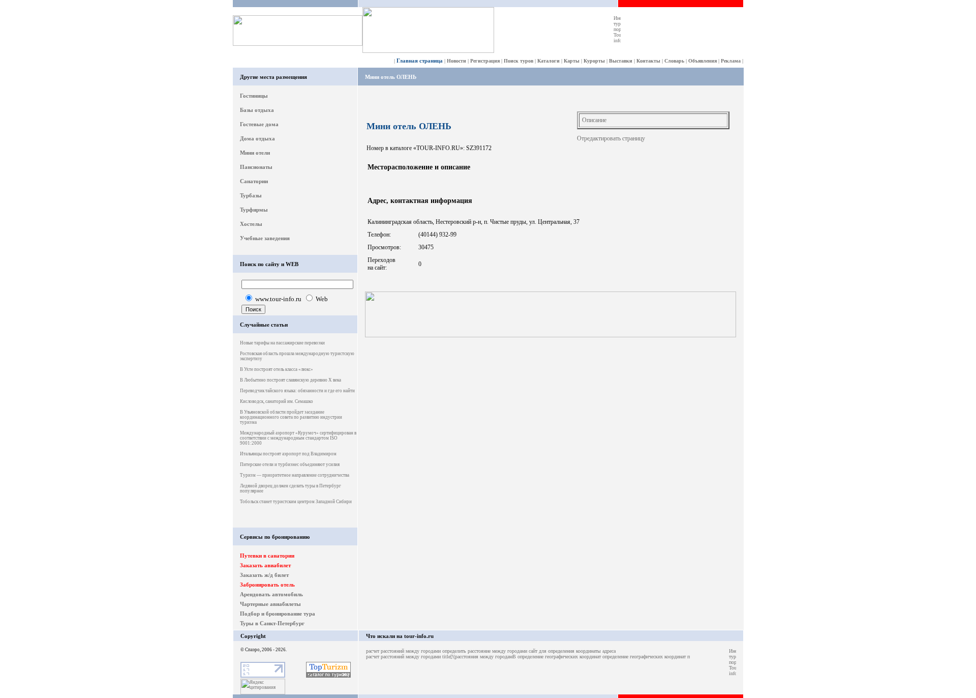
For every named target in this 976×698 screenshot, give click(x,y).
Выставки (620, 61)
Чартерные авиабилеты (270, 604)
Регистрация (485, 61)
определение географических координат (559, 656)
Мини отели (255, 153)
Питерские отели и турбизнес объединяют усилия (290, 464)
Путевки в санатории (267, 555)
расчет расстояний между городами (403, 651)
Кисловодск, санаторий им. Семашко (276, 401)
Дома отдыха (257, 138)
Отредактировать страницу (611, 138)
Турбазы (251, 195)
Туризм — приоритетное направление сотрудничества (294, 475)
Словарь (674, 61)
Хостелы (251, 224)
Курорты (594, 61)
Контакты (648, 61)
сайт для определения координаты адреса (572, 651)
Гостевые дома (259, 124)
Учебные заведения (265, 238)
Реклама (731, 61)
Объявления (702, 61)
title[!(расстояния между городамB (479, 656)
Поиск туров (518, 61)
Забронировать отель (267, 584)
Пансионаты (256, 167)
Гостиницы (254, 96)
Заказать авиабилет (265, 565)
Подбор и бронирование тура (277, 613)
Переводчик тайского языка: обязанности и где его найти (297, 390)
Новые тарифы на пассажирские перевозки (282, 342)
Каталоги (548, 61)
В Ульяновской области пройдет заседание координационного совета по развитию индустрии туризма (291, 417)
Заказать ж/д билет (264, 575)
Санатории (254, 181)
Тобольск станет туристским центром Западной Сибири (296, 501)
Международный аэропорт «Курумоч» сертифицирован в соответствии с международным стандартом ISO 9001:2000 (298, 438)
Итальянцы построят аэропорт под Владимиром (288, 453)
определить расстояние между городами (484, 651)
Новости (456, 61)
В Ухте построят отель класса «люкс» (276, 369)
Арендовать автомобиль (271, 594)
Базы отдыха (257, 110)
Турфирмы (254, 210)
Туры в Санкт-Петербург (272, 623)
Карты (572, 61)
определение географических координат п (646, 656)
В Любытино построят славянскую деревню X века (290, 380)
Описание (594, 120)
